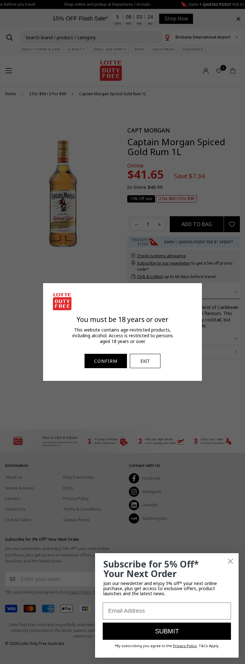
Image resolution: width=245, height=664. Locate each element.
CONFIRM (105, 361)
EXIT (145, 361)
